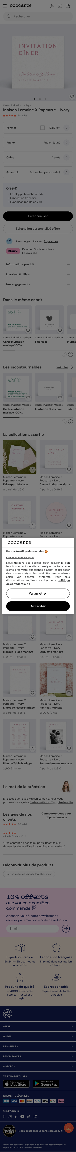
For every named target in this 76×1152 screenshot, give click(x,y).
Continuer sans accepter (20, 557)
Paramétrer (38, 593)
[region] (38, 576)
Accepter (38, 606)
